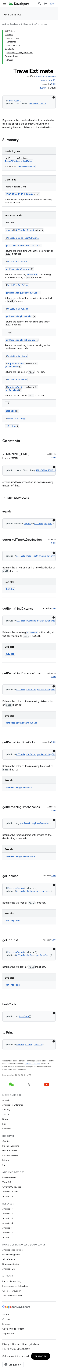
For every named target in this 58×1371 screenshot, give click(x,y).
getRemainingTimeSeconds (20, 340)
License (15, 1344)
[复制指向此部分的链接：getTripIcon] (21, 876)
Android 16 (7, 1213)
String (21, 418)
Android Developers (11, 24)
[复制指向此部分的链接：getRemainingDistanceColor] (5, 678)
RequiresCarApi (15, 363)
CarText (22, 379)
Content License (32, 1063)
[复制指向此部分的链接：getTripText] (21, 940)
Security (6, 1109)
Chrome (6, 1319)
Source (5, 1114)
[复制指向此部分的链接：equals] (14, 511)
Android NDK (8, 1268)
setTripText (13, 984)
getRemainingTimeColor (19, 316)
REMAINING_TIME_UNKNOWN (19, 194)
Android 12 (7, 1232)
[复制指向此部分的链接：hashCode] (19, 1004)
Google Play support (11, 1290)
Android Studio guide (12, 1249)
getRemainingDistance (18, 269)
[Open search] (39, 3)
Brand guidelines (30, 1344)
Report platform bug (11, 1281)
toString (11, 426)
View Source (46, 80)
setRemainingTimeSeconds (20, 856)
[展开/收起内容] (15, 31)
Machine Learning (10, 1145)
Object (30, 230)
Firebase (6, 1324)
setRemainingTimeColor (19, 787)
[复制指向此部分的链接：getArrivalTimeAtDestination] (5, 544)
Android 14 (7, 1223)
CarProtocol (14, 100)
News (5, 1119)
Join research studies (12, 1295)
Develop (27, 24)
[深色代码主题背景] (53, 97)
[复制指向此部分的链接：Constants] (23, 441)
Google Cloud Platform (13, 1328)
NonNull (11, 418)
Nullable (20, 230)
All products (8, 1333)
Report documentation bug (15, 1286)
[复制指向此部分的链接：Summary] (22, 140)
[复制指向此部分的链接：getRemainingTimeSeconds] (5, 811)
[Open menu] (5, 3)
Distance (23, 261)
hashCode (11, 410)
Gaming (6, 1141)
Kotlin (43, 87)
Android (6, 1100)
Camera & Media (10, 1155)
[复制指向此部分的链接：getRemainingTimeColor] (39, 742)
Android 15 (7, 1218)
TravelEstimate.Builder (18, 161)
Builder (10, 589)
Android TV (7, 1196)
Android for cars (10, 1191)
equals (9, 230)
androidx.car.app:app (46, 76)
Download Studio (10, 1264)
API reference (13, 14)
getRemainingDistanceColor (21, 292)
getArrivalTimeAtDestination (22, 245)
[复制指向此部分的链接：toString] (16, 1033)
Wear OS (6, 1182)
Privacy (5, 1160)
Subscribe (41, 1356)
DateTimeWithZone (28, 237)
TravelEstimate (37, 103)
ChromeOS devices (11, 1186)
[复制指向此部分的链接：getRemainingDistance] (36, 609)
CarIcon (22, 356)
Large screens (9, 1177)
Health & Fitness (9, 1150)
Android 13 (7, 1227)
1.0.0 (53, 84)
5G (3, 1164)
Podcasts (6, 1128)
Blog (4, 1123)
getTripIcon (12, 366)
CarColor (23, 285)
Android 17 (7, 1208)
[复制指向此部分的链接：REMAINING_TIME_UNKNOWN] (21, 458)
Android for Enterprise (12, 1104)
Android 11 (7, 1237)
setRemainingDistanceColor (21, 722)
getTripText (12, 390)
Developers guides (11, 1254)
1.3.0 (53, 875)
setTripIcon (13, 920)
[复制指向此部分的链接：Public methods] (32, 498)
